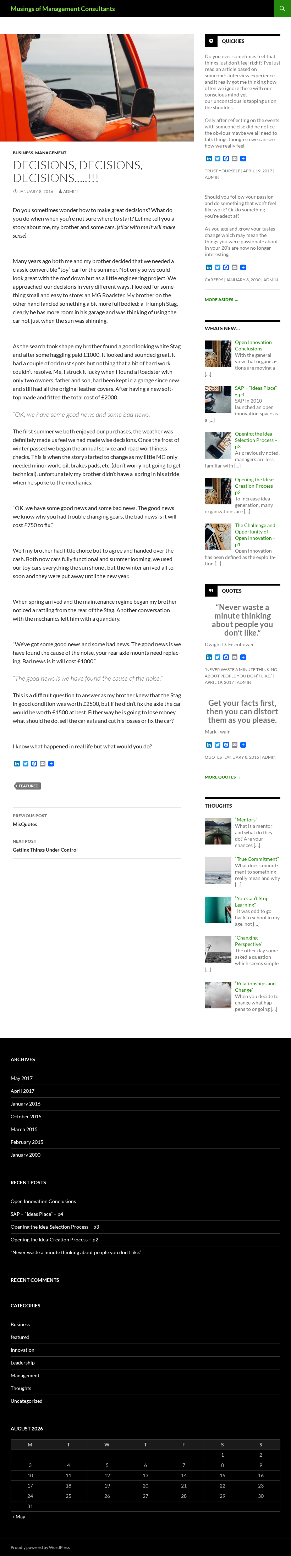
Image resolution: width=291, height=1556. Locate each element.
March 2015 (24, 1129)
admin (70, 191)
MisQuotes (30, 820)
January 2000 (25, 1155)
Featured (28, 785)
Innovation (22, 1350)
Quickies (233, 41)
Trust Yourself (222, 170)
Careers (214, 279)
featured (20, 1337)
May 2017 (22, 1078)
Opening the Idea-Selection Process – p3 (55, 1227)
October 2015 (26, 1116)
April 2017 (22, 1091)
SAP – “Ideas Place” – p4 (37, 1214)
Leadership (23, 1363)
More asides (221, 299)
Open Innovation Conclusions (43, 1201)
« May (18, 1516)
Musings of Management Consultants (63, 8)
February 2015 (27, 1142)
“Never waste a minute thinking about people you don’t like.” (76, 1252)
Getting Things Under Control (45, 845)
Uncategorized (27, 1401)
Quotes (232, 591)
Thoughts (21, 1388)
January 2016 (25, 1104)
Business (23, 152)
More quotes (223, 777)
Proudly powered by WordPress (40, 1547)
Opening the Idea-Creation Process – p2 (54, 1239)
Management (50, 152)
